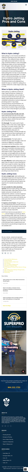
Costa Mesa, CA (6, 453)
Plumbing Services (8, 260)
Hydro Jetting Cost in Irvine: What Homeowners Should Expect (14, 280)
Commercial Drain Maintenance (10, 259)
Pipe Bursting (7, 272)
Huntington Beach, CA (7, 455)
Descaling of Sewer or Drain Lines (11, 261)
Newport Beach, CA (7, 460)
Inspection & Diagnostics (8, 441)
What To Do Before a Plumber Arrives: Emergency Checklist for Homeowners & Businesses (12, 289)
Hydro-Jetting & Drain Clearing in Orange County (14, 269)
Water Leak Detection (8, 271)
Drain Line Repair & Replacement (11, 264)
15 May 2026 (5, 301)
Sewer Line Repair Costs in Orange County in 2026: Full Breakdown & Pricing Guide (13, 298)
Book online (14, 1)
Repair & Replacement (8, 444)
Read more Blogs (7, 305)
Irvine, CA (5, 458)
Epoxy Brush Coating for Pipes (10, 265)
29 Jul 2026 (5, 283)
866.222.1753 (14, 387)
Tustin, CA (5, 462)
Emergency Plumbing (7, 437)
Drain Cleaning (7, 263)
